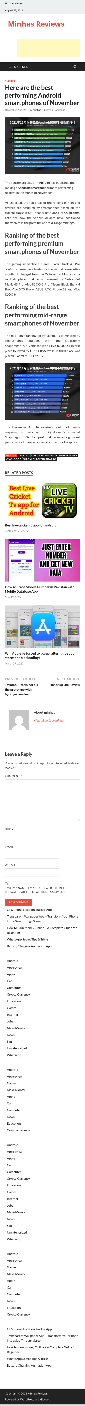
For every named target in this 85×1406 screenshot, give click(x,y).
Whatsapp (14, 1055)
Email (10, 846)
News (11, 1035)
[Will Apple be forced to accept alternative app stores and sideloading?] (42, 628)
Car (9, 981)
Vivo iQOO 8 (13, 459)
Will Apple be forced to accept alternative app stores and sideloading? (40, 655)
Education (14, 1001)
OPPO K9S (37, 455)
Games (11, 1008)
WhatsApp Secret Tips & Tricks (27, 939)
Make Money (16, 1028)
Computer (14, 987)
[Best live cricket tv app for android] (42, 501)
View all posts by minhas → (51, 720)
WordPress (27, 1399)
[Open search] (75, 66)
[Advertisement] (48, 48)
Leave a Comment (54, 109)
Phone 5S (51, 455)
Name (10, 828)
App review (14, 967)
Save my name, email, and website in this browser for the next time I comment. (37, 890)
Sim (9, 1041)
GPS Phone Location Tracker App (29, 909)
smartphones (68, 455)
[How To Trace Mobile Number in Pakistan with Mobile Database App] (42, 562)
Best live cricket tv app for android (31, 525)
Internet (12, 1014)
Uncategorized (17, 1048)
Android (10, 81)
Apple (11, 974)
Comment (13, 776)
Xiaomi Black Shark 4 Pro (39, 459)
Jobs (10, 1021)
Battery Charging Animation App (29, 946)
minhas (37, 109)
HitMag (44, 1399)
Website (11, 865)
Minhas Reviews (36, 24)
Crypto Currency (18, 994)
